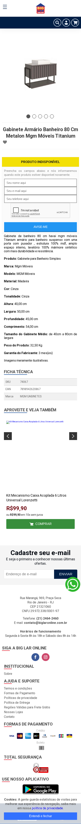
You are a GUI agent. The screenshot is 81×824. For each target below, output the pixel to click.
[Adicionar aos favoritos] (5, 142)
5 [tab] (52, 116)
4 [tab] (46, 116)
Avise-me (41, 226)
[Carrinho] (75, 23)
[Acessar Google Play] (40, 789)
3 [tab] (40, 116)
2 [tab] (34, 116)
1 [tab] (28, 116)
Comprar (43, 524)
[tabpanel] (40, 73)
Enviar (65, 574)
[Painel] (66, 23)
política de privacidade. (48, 808)
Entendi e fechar (40, 816)
